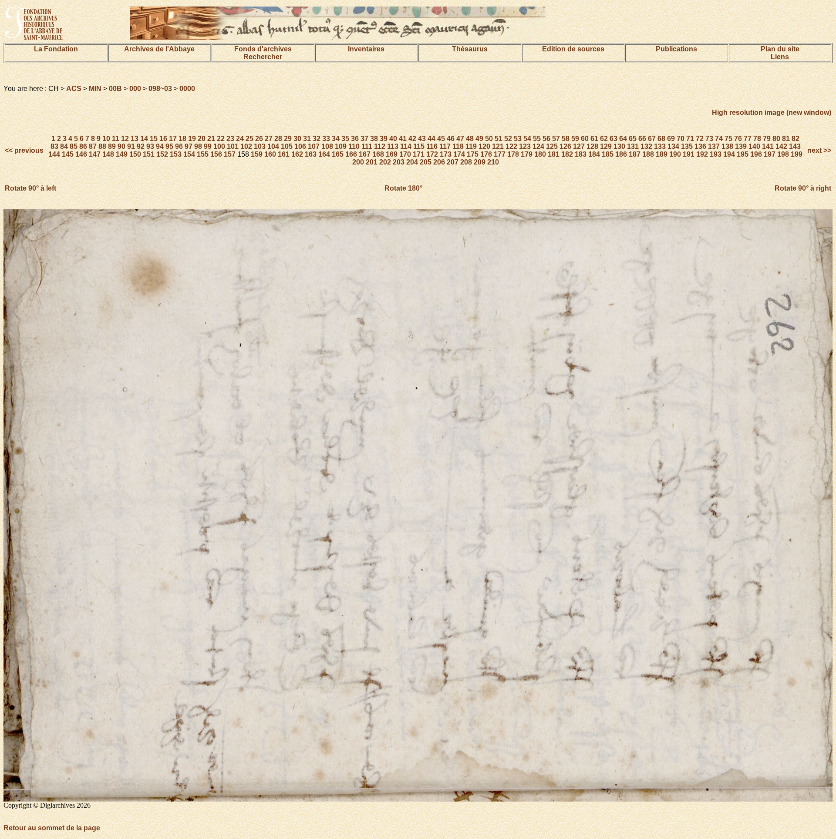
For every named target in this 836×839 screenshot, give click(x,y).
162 (297, 154)
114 (405, 146)
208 (466, 162)
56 (546, 138)
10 (106, 138)
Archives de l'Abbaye (159, 49)
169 (392, 154)
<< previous (25, 150)
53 (518, 138)
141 (768, 146)
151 (149, 154)
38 (374, 138)
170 (405, 154)
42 (412, 138)
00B (115, 88)
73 (709, 138)
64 (623, 138)
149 (122, 154)
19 (192, 138)
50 (489, 138)
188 (648, 154)
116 (432, 146)
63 (613, 138)
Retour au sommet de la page (51, 828)
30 (297, 138)
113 (392, 146)
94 (160, 146)
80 (776, 138)
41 (403, 138)
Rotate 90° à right (803, 188)
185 (608, 154)
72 (700, 138)
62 (604, 138)
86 (83, 146)
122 (511, 146)
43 (422, 138)
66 (642, 138)
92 (141, 146)
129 (606, 146)
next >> (818, 150)
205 (425, 162)
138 (727, 146)
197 (769, 154)
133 (660, 146)
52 (508, 138)
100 (219, 146)
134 (673, 146)
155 (203, 154)
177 (500, 154)
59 (575, 138)
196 (756, 154)
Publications (676, 49)
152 (162, 154)
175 (473, 154)
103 (260, 146)
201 (372, 162)
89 (112, 146)
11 (115, 138)
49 (479, 138)
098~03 (160, 88)
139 (741, 146)
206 (439, 162)
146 (81, 154)
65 (633, 138)
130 (619, 146)
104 (273, 146)
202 (385, 162)
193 (715, 154)
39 (384, 138)
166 (351, 154)
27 (269, 138)
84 (64, 146)
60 (585, 138)
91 (131, 146)
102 (246, 146)
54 (527, 138)
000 (135, 88)
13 (134, 138)
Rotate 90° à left (30, 188)
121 (498, 146)
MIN (95, 88)
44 (431, 138)
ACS (73, 88)
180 (540, 154)
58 (566, 138)
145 (68, 154)
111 (366, 146)
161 (284, 154)
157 (230, 154)
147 (95, 154)
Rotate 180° (403, 188)
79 (767, 138)
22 (221, 138)
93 (150, 146)
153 (176, 154)
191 (688, 154)
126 (565, 146)
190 (675, 154)
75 (728, 138)
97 (188, 146)
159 (257, 154)
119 (471, 146)
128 (592, 146)
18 (182, 138)
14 (144, 138)
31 (307, 138)
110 (354, 146)
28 (278, 138)
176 (486, 154)
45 (441, 138)
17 (173, 138)
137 (714, 146)
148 (108, 154)
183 (581, 154)
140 (754, 146)
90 (121, 146)
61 (594, 138)
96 (179, 146)
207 (452, 162)
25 (249, 138)
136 (700, 146)
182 (567, 154)
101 (233, 146)
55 (537, 138)
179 (527, 154)
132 (646, 146)
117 (445, 146)
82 (795, 138)
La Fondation (56, 49)
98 (198, 146)
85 (74, 146)
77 (748, 138)
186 (621, 154)
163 (311, 154)
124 (538, 146)
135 (687, 146)
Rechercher (262, 56)
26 (259, 138)
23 (230, 138)
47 (460, 138)
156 (216, 154)
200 (358, 162)
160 (270, 154)
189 (661, 154)
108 (327, 146)
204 (412, 162)
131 (633, 146)
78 (757, 138)
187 (634, 154)
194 (729, 154)
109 (341, 146)
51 (498, 138)
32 (316, 138)
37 (364, 138)
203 (399, 162)
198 (783, 154)
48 (470, 138)
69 (671, 138)
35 (345, 138)
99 (208, 146)
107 (314, 146)
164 (324, 154)
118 (458, 146)
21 (211, 138)
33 (326, 138)
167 (365, 154)
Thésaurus (470, 49)
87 (93, 146)
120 (484, 146)
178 (513, 154)
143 (795, 146)
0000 (187, 88)
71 (690, 138)
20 (202, 138)
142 (781, 146)
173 (446, 154)
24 (240, 138)
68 (661, 138)
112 (379, 146)
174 (459, 154)
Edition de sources (573, 49)
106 (300, 146)
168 (378, 154)
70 (680, 138)
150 (135, 154)
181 (554, 154)
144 (54, 154)
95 (169, 146)
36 (355, 138)
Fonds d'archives (263, 49)
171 (419, 154)
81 (786, 138)
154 (189, 154)
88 (102, 146)
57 (556, 138)
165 (338, 154)
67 (652, 138)
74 (719, 138)
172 (432, 154)
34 (336, 138)
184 (594, 154)
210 (493, 162)
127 (579, 146)
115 (419, 146)
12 (125, 138)
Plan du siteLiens (780, 52)
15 (154, 138)
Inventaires (366, 49)
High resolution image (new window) (771, 112)
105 (287, 146)
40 (393, 138)
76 (738, 138)
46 (451, 138)
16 (163, 138)
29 (288, 138)
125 (552, 146)
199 (796, 154)
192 (702, 154)
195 (742, 154)
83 (54, 146)
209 (479, 162)
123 (525, 146)
